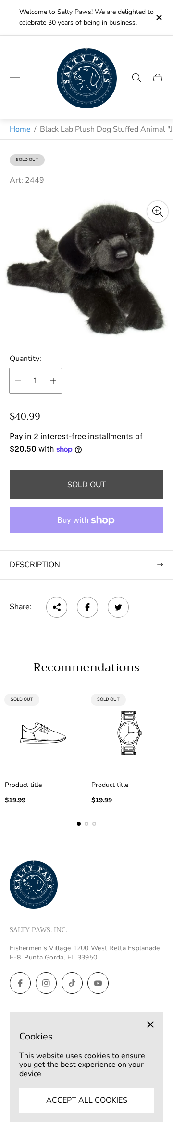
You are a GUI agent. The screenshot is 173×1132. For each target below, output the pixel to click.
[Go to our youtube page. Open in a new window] (98, 983)
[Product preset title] (43, 733)
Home (20, 129)
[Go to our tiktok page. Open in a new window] (72, 983)
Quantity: (25, 358)
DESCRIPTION (35, 564)
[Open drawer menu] (14, 77)
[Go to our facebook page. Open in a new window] (20, 983)
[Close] (150, 1024)
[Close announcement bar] (158, 18)
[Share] (56, 607)
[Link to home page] (34, 885)
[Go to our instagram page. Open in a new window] (46, 983)
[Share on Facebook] (87, 607)
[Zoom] (157, 211)
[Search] (136, 77)
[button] (79, 824)
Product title (23, 785)
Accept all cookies (86, 1100)
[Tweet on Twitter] (118, 607)
